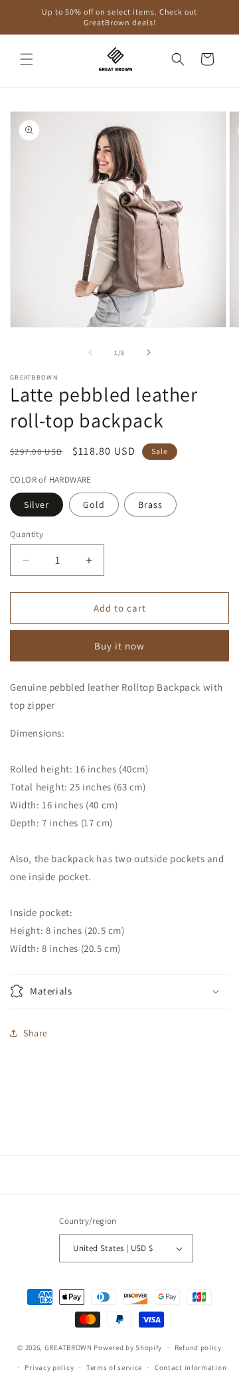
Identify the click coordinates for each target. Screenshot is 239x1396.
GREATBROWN (68, 1347)
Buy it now (119, 646)
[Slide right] (148, 352)
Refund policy (198, 1347)
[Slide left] (90, 352)
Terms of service (114, 1367)
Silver (36, 505)
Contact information (190, 1367)
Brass (150, 505)
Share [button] (35, 1033)
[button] (26, 59)
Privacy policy (49, 1367)
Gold (94, 505)
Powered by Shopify (128, 1347)
